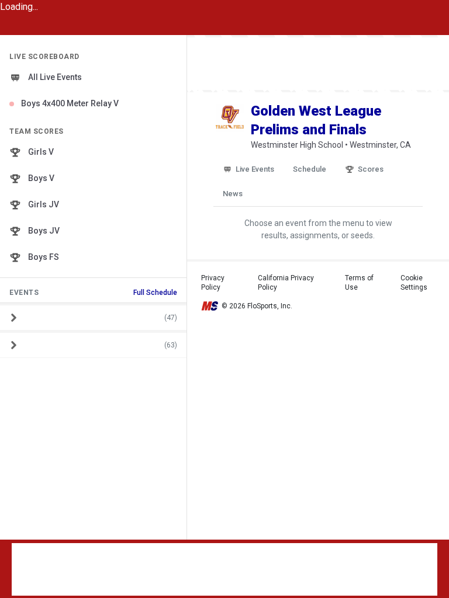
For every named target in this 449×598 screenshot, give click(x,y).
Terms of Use (359, 282)
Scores (371, 169)
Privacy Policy (212, 282)
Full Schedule (155, 292)
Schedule (309, 169)
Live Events (255, 169)
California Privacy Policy (286, 282)
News (233, 193)
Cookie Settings (413, 282)
